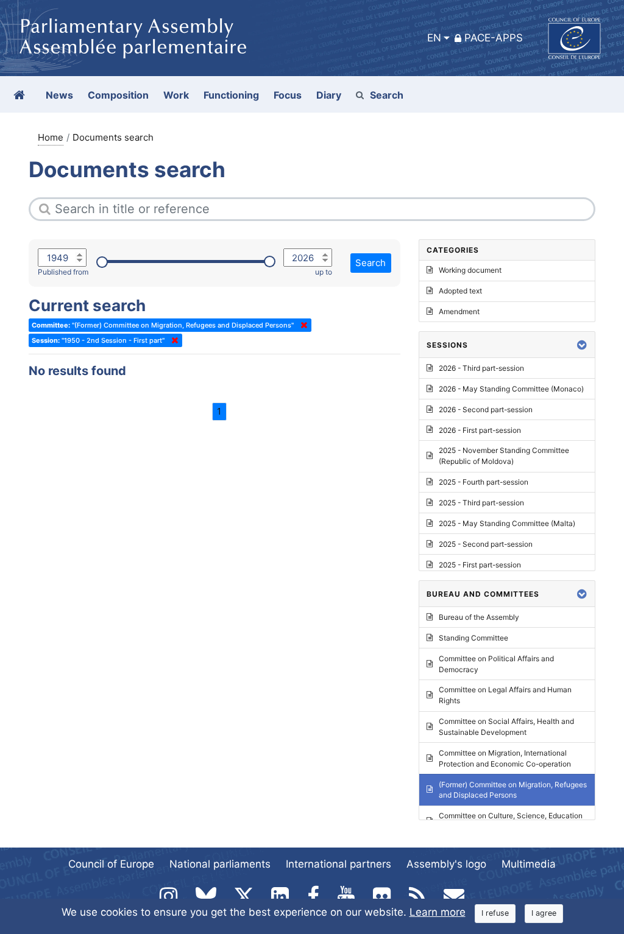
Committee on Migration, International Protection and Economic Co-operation (505, 758)
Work (176, 95)
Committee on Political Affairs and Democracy (496, 664)
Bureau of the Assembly (479, 617)
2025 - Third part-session (481, 502)
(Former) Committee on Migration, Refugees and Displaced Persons (513, 790)
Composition (118, 95)
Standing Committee (473, 637)
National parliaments (220, 864)
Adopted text (460, 290)
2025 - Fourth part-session (483, 481)
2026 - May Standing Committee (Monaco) (511, 388)
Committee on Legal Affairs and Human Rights (505, 695)
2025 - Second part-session (486, 544)
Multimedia (529, 864)
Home (50, 137)
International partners (338, 864)
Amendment (459, 311)
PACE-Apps (493, 38)
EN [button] (434, 38)
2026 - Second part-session (486, 409)
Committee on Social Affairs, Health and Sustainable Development (506, 727)
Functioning (231, 95)
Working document (470, 270)
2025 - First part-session (480, 564)
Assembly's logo (446, 864)
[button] (582, 345)
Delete (302, 325)
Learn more (438, 912)
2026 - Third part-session (481, 368)
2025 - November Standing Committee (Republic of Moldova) (504, 456)
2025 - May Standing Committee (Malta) (507, 523)
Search (386, 95)
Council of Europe (111, 864)
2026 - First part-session (480, 430)
